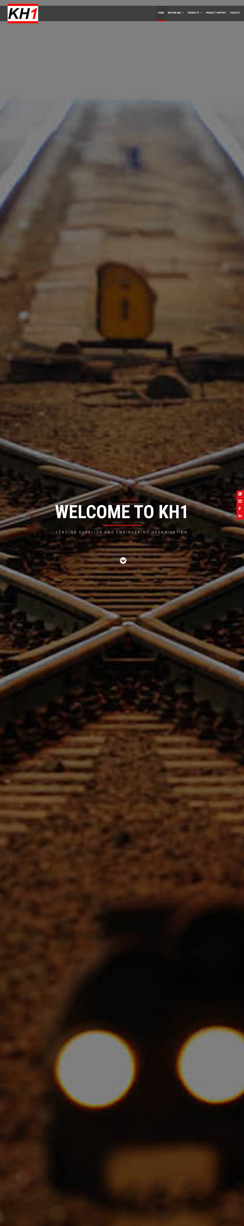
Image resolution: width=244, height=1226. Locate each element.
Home (161, 12)
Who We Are (174, 12)
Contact (235, 12)
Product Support (216, 12)
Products (193, 12)
